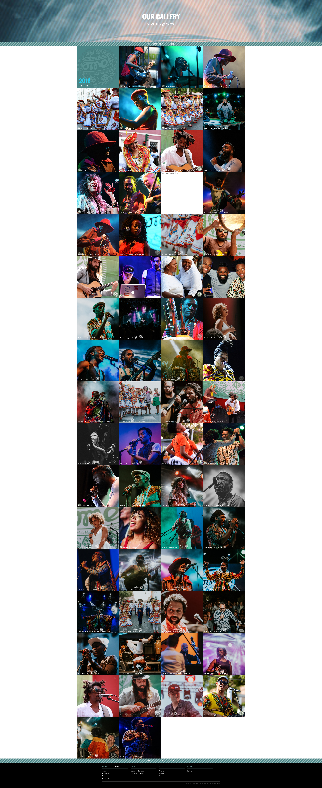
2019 (155, 44)
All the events (84, 86)
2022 (150, 44)
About (104, 771)
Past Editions (106, 778)
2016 (167, 44)
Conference (134, 776)
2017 (161, 44)
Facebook (161, 771)
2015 (172, 44)
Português (190, 771)
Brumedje (217, 783)
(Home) (117, 766)
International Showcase (137, 771)
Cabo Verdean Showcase (137, 773)
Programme (105, 773)
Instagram (162, 773)
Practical (104, 776)
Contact (161, 776)
